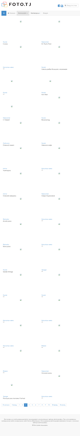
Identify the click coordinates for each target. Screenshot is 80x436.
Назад (14, 405)
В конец (62, 405)
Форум (45, 13)
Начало (12, 13)
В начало (6, 405)
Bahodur (6, 219)
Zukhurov (6, 143)
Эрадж (44, 270)
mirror (5, 168)
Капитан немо (8, 67)
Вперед (54, 405)
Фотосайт (22, 13)
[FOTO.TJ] (16, 4)
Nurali (5, 42)
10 (49, 405)
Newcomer (45, 42)
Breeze (43, 346)
